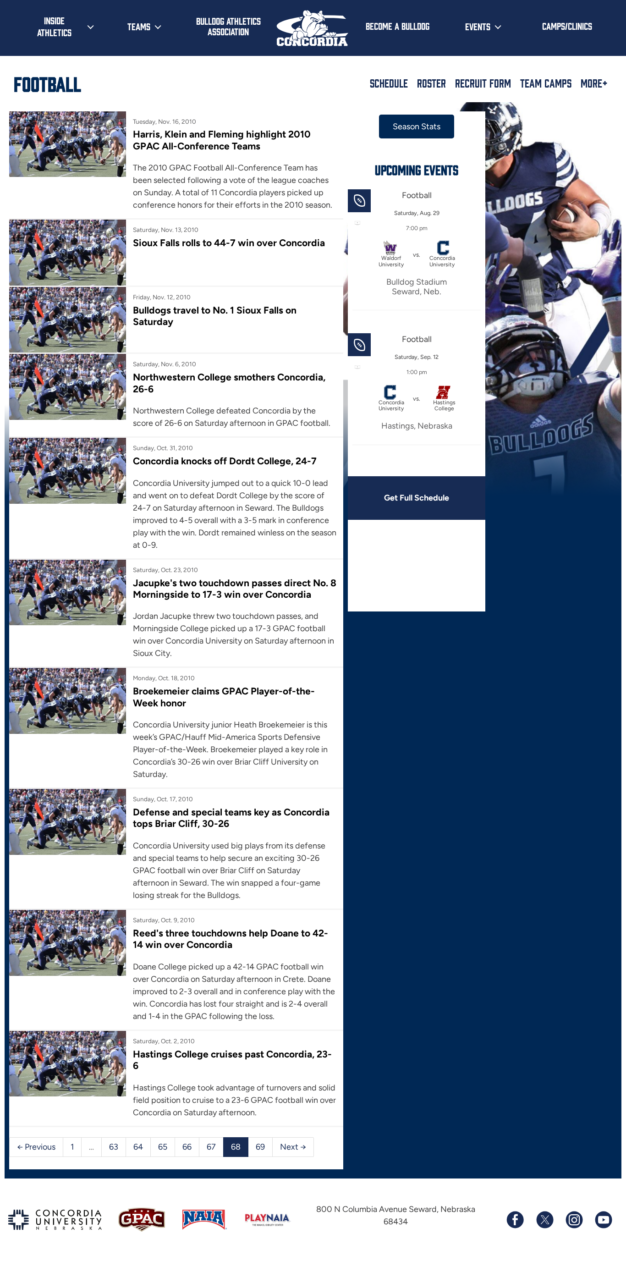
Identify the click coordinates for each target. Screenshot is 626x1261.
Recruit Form (483, 83)
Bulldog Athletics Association (228, 26)
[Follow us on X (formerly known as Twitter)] (544, 1219)
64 (138, 1147)
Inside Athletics (54, 26)
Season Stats (416, 126)
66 (187, 1147)
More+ (594, 83)
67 (211, 1147)
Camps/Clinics (567, 26)
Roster (431, 83)
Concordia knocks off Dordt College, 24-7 (225, 461)
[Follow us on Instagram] (573, 1219)
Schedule (389, 83)
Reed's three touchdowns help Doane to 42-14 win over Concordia (230, 938)
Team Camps (545, 83)
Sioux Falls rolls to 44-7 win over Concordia (229, 242)
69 (260, 1147)
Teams (138, 26)
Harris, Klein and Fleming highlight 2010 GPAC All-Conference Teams (222, 139)
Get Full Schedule (416, 498)
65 (162, 1147)
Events (477, 26)
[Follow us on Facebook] (515, 1219)
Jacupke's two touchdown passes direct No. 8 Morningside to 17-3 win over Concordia (234, 588)
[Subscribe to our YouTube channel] (603, 1219)
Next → (293, 1147)
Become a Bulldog (397, 26)
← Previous (36, 1147)
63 (113, 1147)
